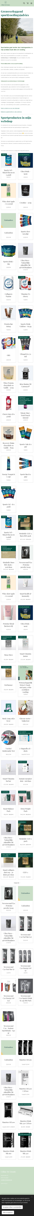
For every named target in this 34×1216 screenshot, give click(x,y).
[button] (24, 3)
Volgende (16, 883)
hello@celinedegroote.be (6, 1180)
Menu (31, 3)
